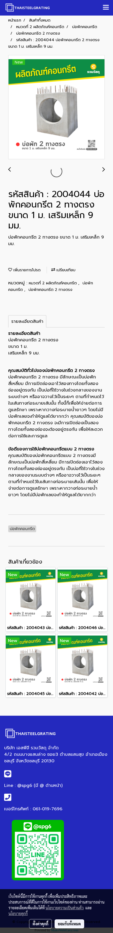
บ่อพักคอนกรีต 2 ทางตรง (50, 290)
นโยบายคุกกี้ (18, 913)
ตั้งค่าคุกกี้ (40, 923)
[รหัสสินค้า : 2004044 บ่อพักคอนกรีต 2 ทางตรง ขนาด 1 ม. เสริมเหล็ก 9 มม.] (56, 107)
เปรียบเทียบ (65, 270)
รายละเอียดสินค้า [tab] (27, 321)
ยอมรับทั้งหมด (69, 923)
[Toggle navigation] (106, 8)
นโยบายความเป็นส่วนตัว (65, 907)
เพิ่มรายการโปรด (26, 270)
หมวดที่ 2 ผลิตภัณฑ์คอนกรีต (53, 283)
